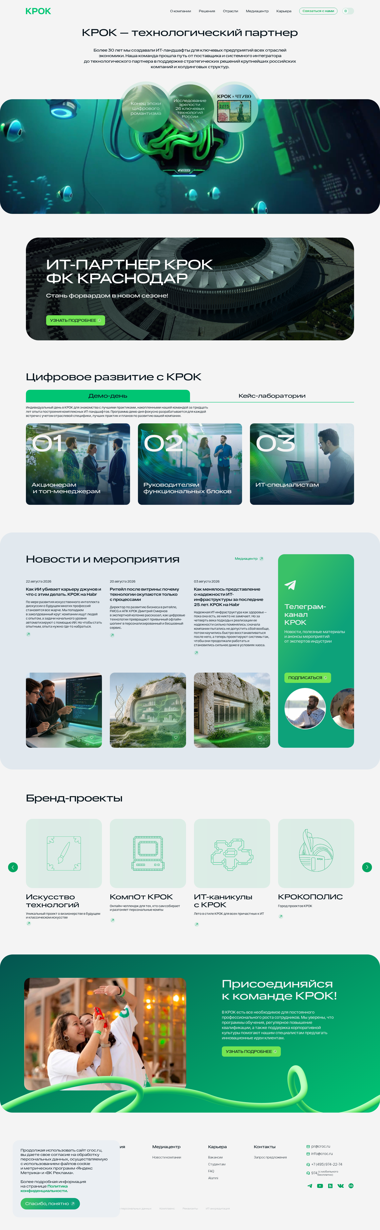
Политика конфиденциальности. (44, 1188)
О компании (180, 11)
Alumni (213, 1178)
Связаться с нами (318, 11)
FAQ (211, 1171)
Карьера (283, 11)
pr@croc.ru (320, 1146)
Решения (207, 11)
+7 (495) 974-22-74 (326, 1164)
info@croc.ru (322, 1154)
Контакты (265, 1147)
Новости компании (166, 1157)
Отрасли (230, 11)
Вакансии (215, 1157)
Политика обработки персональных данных (121, 1208)
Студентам (216, 1164)
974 (324, 1173)
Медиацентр (257, 11)
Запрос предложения (270, 1157)
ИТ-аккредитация (218, 1208)
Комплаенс (167, 1208)
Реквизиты (190, 1208)
